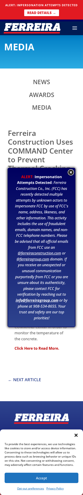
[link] (32, 27)
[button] (76, 435)
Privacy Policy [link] (55, 488)
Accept (41, 478)
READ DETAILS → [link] (41, 12)
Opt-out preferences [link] (30, 488)
